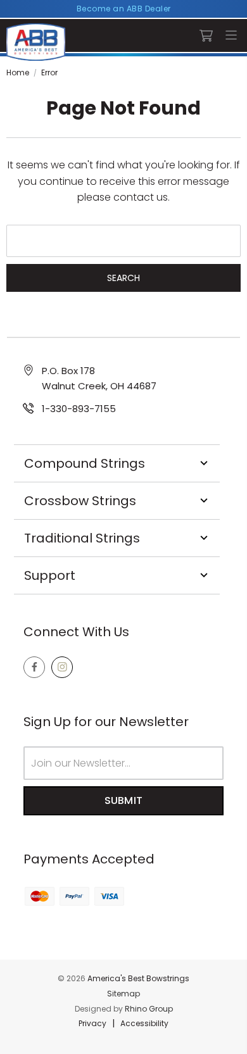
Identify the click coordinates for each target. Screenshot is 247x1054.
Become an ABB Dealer (124, 8)
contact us (140, 197)
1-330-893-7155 (79, 408)
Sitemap (123, 993)
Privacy (92, 1023)
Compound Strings (84, 463)
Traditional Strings (82, 538)
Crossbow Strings (80, 501)
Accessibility (144, 1023)
